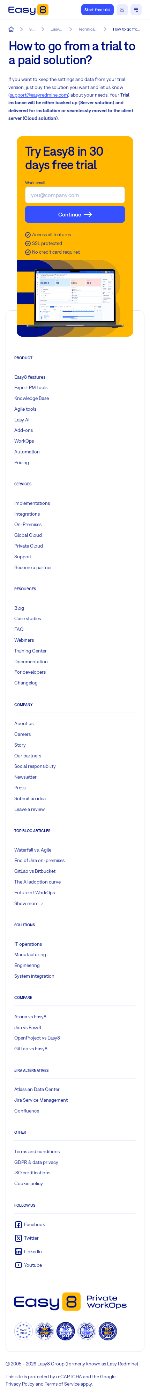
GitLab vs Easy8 (30, 1048)
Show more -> (28, 903)
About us (23, 723)
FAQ (19, 629)
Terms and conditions (37, 1151)
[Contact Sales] (122, 9)
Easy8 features (29, 377)
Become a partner (33, 567)
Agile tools (25, 409)
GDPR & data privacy (36, 1162)
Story (20, 745)
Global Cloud (28, 535)
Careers (22, 734)
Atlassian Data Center (37, 1089)
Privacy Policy (20, 1384)
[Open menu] (136, 9)
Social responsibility (35, 766)
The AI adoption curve (37, 882)
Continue (69, 214)
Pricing (21, 462)
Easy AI (21, 419)
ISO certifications (32, 1172)
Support (23, 556)
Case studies (27, 618)
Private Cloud (28, 546)
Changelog (26, 682)
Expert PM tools (30, 387)
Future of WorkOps (34, 892)
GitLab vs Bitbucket (34, 871)
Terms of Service (62, 1384)
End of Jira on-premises (39, 860)
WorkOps (24, 441)
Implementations (32, 503)
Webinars (24, 640)
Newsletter (25, 777)
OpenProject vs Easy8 (37, 1038)
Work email (35, 182)
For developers (30, 672)
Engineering (27, 965)
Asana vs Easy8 (30, 1016)
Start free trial (97, 9)
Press (19, 787)
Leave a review (29, 809)
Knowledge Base (31, 398)
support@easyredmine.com (39, 95)
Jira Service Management (41, 1100)
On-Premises (28, 524)
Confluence (26, 1111)
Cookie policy (28, 1183)
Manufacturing (30, 954)
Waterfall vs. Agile (32, 850)
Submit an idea (30, 798)
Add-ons (23, 430)
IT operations (28, 944)
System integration (34, 976)
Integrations (27, 514)
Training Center (30, 651)
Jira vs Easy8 (27, 1027)
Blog (19, 608)
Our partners (27, 755)
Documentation (31, 661)
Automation (27, 451)
